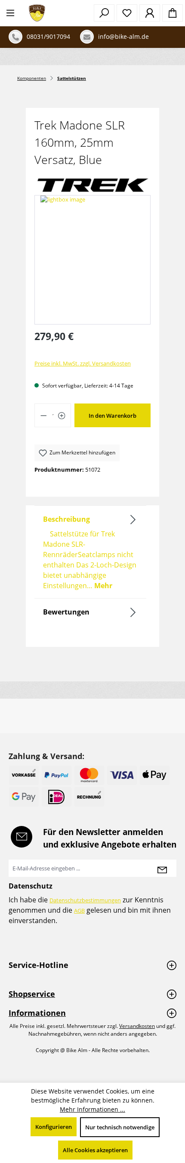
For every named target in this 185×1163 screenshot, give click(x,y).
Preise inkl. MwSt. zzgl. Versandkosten (82, 363)
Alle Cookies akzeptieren (95, 1150)
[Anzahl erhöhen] (62, 415)
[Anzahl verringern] (43, 415)
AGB (79, 910)
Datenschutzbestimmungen (85, 900)
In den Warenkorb (112, 415)
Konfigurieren (53, 1127)
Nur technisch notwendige (119, 1127)
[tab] (90, 552)
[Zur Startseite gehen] (37, 13)
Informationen (37, 1013)
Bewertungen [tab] (66, 612)
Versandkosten (137, 1026)
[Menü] (10, 13)
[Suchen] (104, 13)
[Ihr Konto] (149, 13)
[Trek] (92, 185)
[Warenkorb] (172, 13)
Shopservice (32, 994)
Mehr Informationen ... (92, 1109)
